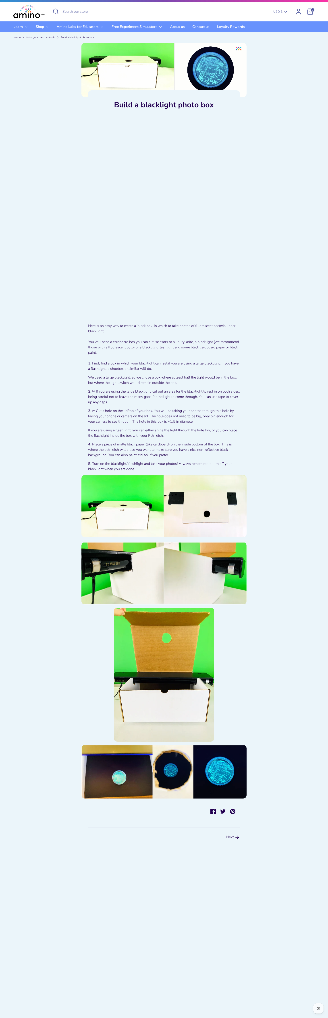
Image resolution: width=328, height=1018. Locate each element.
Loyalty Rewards (231, 26)
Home (17, 37)
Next (230, 837)
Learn (18, 26)
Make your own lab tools (40, 37)
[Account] (298, 11)
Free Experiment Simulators (135, 26)
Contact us (201, 26)
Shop (40, 26)
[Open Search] (55, 11)
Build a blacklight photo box (77, 37)
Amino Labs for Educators (78, 26)
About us (177, 26)
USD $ (277, 12)
